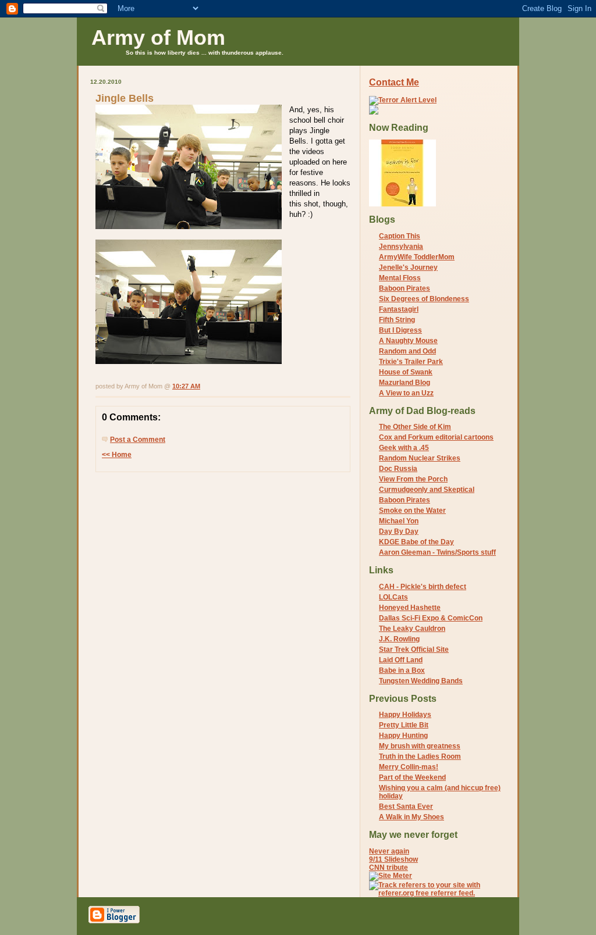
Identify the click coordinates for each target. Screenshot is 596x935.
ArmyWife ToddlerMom (417, 257)
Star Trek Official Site (414, 649)
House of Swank (405, 372)
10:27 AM (186, 386)
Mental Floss (400, 278)
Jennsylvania (401, 246)
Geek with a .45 (404, 448)
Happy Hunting (403, 735)
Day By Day (398, 531)
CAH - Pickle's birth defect (422, 587)
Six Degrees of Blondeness (424, 299)
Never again (389, 851)
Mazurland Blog (404, 383)
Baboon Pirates (404, 288)
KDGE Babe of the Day (416, 542)
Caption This (399, 236)
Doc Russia (398, 469)
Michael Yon (398, 521)
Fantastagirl (398, 309)
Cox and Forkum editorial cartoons (436, 437)
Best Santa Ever (406, 806)
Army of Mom (158, 37)
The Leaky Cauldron (412, 628)
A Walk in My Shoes (411, 817)
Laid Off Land (401, 660)
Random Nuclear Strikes (419, 458)
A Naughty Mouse (408, 341)
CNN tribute (388, 867)
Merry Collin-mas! (408, 767)
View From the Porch (413, 479)
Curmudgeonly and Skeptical (426, 490)
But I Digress (400, 330)
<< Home (117, 455)
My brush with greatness (419, 746)
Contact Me (394, 82)
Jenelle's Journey (408, 267)
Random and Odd (407, 351)
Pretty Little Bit (403, 725)
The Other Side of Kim (415, 427)
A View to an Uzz (406, 393)
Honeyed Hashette (410, 608)
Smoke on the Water (412, 510)
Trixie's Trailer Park (411, 362)
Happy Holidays (405, 715)
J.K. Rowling (399, 639)
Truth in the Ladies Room (420, 756)
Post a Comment (137, 440)
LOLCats (393, 597)
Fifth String (397, 320)
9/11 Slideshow (393, 859)
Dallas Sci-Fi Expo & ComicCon (431, 618)
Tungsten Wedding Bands (421, 681)
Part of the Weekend (412, 777)
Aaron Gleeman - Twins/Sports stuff (437, 552)
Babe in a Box (402, 670)
